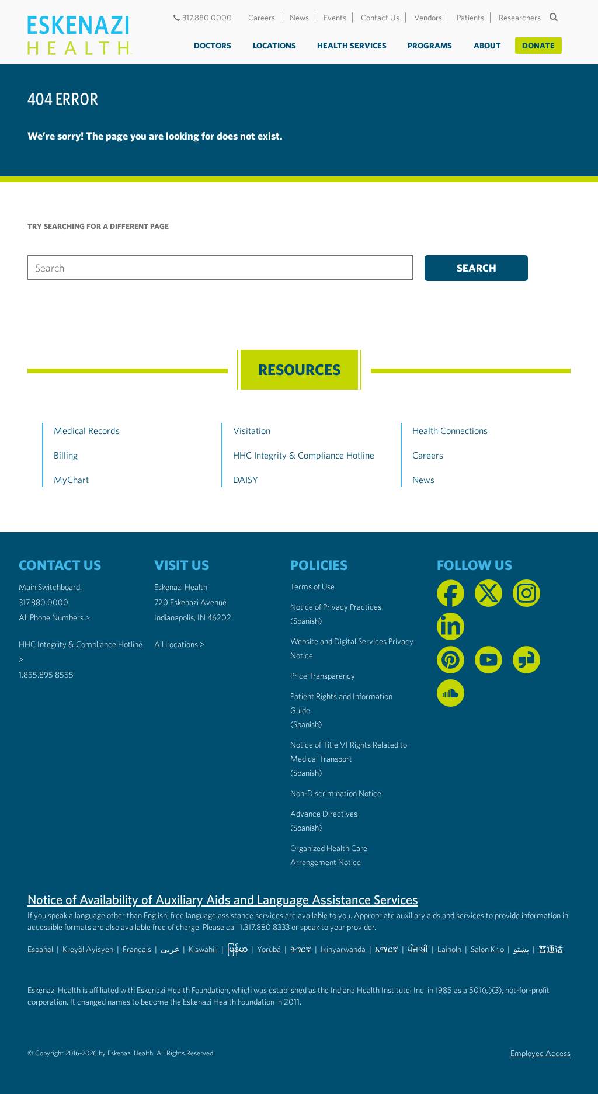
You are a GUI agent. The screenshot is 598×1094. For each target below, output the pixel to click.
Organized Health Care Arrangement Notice (328, 855)
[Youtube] (488, 659)
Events (335, 17)
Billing (66, 455)
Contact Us (380, 17)
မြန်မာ (237, 949)
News (299, 17)
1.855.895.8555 (46, 674)
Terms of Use (312, 586)
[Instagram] (526, 593)
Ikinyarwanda (343, 949)
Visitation (251, 430)
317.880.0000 (207, 17)
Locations (274, 45)
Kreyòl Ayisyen (87, 949)
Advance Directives (323, 813)
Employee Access (540, 1053)
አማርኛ (386, 949)
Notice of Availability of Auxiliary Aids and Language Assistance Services (222, 899)
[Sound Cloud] (450, 693)
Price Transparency (322, 676)
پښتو (521, 949)
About (487, 45)
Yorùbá (269, 949)
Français (137, 949)
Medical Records (87, 430)
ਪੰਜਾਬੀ (418, 949)
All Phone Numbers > (54, 617)
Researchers (520, 17)
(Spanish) (306, 621)
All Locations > (179, 644)
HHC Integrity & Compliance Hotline (303, 455)
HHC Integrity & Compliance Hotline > (80, 652)
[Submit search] (555, 17)
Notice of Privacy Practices (335, 607)
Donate (538, 45)
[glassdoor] (526, 659)
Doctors (212, 45)
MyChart (71, 479)
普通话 (550, 949)
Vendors (428, 17)
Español (40, 949)
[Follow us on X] (488, 593)
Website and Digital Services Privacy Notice (351, 648)
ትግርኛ (300, 949)
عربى (170, 949)
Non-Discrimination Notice (335, 793)
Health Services (352, 45)
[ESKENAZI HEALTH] (80, 35)
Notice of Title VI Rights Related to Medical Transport (348, 751)
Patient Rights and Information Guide (341, 703)
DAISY (245, 479)
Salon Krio (487, 949)
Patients (470, 17)
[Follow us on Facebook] (450, 593)
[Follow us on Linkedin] (450, 626)
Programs (430, 45)
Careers (261, 17)
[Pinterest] (450, 659)
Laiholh (449, 949)
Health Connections (450, 430)
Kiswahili (203, 949)
